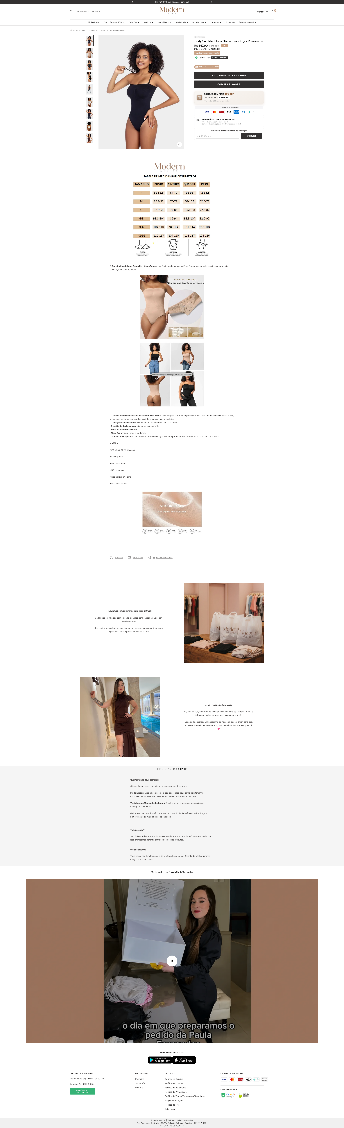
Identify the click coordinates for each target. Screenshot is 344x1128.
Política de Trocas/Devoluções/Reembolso (185, 1096)
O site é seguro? (138, 849)
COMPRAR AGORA (229, 84)
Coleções (133, 22)
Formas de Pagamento (175, 1087)
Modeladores (198, 22)
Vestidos (147, 22)
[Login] (267, 11)
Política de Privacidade (176, 1092)
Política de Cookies (174, 1083)
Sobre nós (230, 22)
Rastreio (119, 557)
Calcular (251, 135)
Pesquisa (139, 1079)
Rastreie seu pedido (247, 22)
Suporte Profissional (163, 557)
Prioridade (138, 557)
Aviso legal (170, 1109)
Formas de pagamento (209, 53)
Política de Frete (173, 1105)
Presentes (214, 22)
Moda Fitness (163, 22)
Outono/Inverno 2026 (113, 22)
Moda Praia (181, 22)
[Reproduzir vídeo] (172, 961)
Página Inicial (93, 22)
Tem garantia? (137, 830)
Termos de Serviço (174, 1079)
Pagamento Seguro (174, 1100)
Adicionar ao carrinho (229, 75)
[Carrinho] (272, 11)
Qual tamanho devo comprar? (144, 780)
